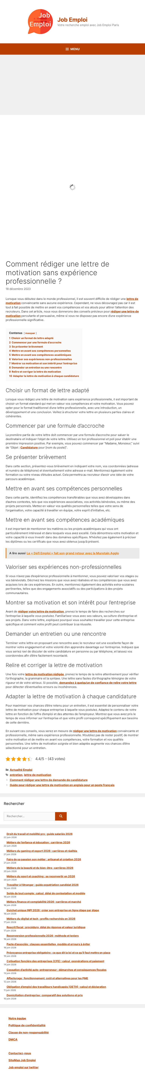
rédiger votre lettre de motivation (41, 611)
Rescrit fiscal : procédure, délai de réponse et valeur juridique (46, 927)
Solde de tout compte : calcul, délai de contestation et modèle (46, 893)
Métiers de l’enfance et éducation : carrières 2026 (38, 842)
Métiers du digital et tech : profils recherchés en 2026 (41, 918)
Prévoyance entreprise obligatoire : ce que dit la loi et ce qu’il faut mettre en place (58, 952)
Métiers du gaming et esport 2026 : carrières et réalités (42, 850)
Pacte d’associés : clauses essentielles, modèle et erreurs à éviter (48, 944)
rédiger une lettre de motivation (95, 731)
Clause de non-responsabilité (28, 1032)
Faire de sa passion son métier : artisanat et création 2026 (44, 859)
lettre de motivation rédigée (44, 674)
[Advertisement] (72, 83)
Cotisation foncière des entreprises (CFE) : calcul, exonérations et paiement (55, 961)
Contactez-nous (19, 1053)
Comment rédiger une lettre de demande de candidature (49, 780)
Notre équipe (17, 1018)
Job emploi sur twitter (23, 1067)
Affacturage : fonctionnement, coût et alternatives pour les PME (47, 978)
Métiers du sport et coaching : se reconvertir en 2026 (41, 876)
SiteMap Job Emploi (22, 1060)
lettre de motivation (37, 775)
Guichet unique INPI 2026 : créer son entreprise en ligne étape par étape (53, 910)
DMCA (12, 1039)
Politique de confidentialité (27, 1025)
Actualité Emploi (21, 770)
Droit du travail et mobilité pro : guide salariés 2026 (39, 833)
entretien (16, 775)
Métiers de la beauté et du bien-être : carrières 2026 (40, 867)
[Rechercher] (61, 816)
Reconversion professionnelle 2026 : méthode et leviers (43, 935)
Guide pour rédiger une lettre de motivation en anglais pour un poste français (62, 785)
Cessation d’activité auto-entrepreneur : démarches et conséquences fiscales (56, 969)
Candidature (29, 447)
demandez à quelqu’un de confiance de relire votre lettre (98, 682)
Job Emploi (72, 19)
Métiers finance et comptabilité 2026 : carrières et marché (44, 901)
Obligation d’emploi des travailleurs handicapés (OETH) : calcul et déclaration (56, 986)
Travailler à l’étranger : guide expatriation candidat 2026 (43, 884)
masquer (30, 333)
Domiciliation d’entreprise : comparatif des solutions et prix (45, 995)
